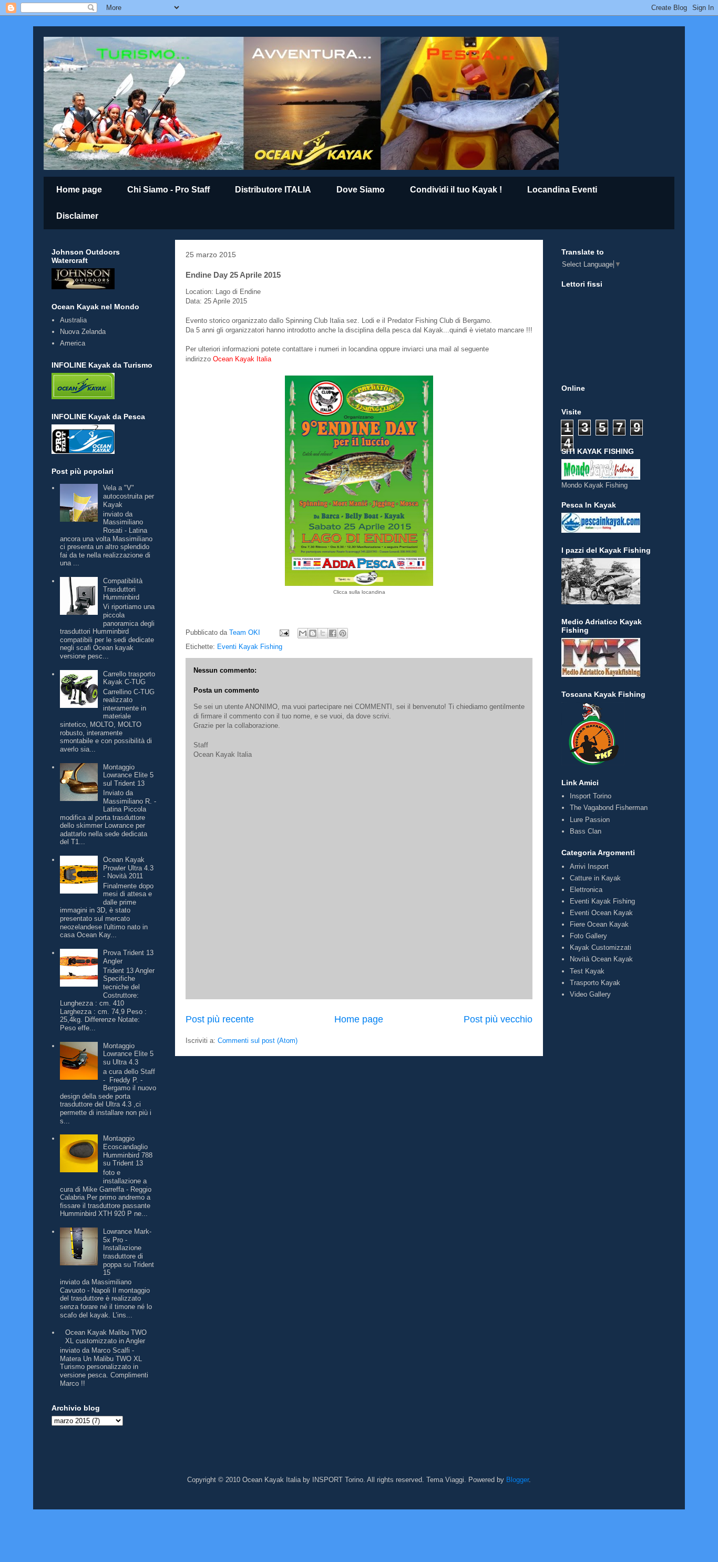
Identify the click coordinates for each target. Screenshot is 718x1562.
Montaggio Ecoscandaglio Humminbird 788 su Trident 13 (127, 1150)
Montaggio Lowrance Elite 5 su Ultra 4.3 (128, 1054)
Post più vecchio (498, 1019)
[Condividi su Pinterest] (342, 633)
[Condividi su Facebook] (332, 633)
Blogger (517, 1480)
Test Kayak (587, 971)
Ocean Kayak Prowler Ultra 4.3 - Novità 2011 (128, 868)
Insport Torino (590, 796)
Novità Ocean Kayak (601, 959)
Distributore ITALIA (273, 189)
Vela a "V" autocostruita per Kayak (128, 496)
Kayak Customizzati (600, 947)
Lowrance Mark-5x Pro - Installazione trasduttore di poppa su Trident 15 (128, 1252)
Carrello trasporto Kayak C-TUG (129, 678)
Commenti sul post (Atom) (258, 1040)
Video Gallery (590, 994)
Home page (79, 189)
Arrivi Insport (589, 866)
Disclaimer (77, 215)
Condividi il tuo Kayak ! (456, 189)
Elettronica (586, 890)
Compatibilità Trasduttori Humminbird (122, 589)
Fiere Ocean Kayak (599, 924)
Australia (73, 320)
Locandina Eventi (562, 189)
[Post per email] (283, 632)
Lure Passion (590, 820)
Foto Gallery (588, 936)
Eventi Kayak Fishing (249, 647)
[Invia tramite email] (303, 633)
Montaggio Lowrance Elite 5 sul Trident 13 (128, 775)
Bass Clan (585, 831)
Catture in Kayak (595, 878)
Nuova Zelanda (83, 332)
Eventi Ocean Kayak (601, 913)
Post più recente (220, 1019)
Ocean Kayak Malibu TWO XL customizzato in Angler (106, 1336)
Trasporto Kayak (595, 983)
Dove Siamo (360, 189)
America (72, 343)
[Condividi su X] (322, 633)
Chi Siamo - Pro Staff (168, 189)
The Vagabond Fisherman (609, 808)
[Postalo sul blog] (312, 633)
